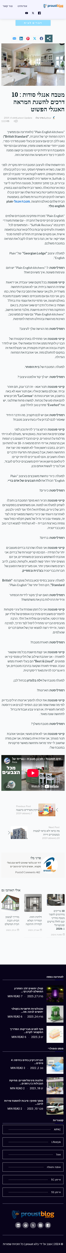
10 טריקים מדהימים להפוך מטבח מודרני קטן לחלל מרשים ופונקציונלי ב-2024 (56, 919)
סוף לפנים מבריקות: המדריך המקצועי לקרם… (26, 1031)
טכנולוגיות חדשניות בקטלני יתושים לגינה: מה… (27, 1010)
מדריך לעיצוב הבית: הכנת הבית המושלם (12, 920)
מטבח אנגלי (22, 201)
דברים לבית (33, 23)
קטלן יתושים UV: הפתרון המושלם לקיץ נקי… (28, 990)
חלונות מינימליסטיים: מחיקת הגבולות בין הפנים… (26, 1082)
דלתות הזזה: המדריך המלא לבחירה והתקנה (34, 920)
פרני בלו (39, 117)
